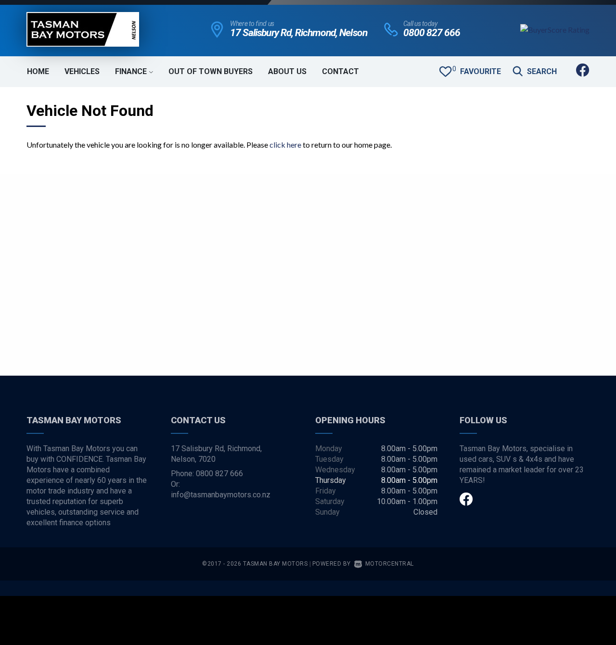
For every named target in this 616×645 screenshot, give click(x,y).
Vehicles (82, 71)
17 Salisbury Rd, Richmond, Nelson (298, 32)
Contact (340, 71)
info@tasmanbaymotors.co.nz (220, 494)
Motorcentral (389, 563)
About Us (287, 71)
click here (285, 144)
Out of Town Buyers (210, 71)
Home (38, 71)
